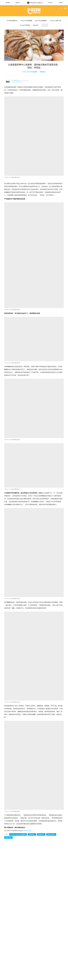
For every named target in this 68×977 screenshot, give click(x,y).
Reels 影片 (36, 25)
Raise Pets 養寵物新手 (41, 20)
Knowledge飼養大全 (12, 20)
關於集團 (8, 2)
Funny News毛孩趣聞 (26, 20)
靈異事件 (41, 834)
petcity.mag (27, 830)
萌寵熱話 (42, 72)
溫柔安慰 (8, 837)
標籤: (6, 834)
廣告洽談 (50, 2)
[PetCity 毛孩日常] (34, 11)
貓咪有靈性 (51, 834)
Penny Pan (17, 80)
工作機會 (60, 2)
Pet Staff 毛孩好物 (25, 25)
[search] (59, 8)
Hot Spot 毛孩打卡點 (55, 20)
